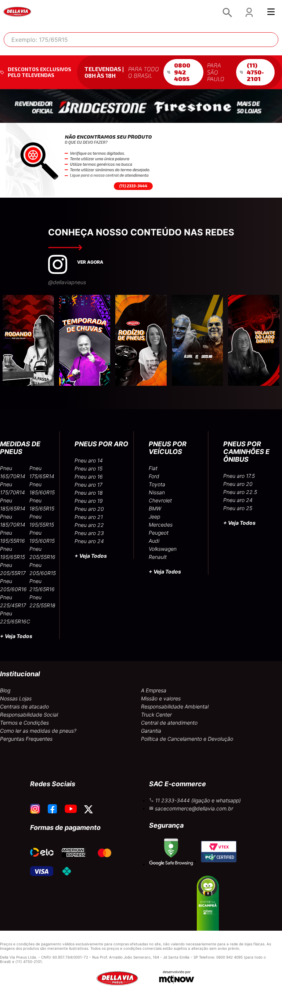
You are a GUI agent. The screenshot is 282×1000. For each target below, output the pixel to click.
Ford (154, 476)
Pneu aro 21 (89, 517)
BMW (155, 508)
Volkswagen (163, 549)
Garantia (151, 731)
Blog (5, 690)
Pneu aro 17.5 (239, 476)
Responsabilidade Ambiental (175, 706)
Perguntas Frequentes (26, 739)
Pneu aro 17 (88, 484)
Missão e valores (161, 698)
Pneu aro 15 (88, 468)
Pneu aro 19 (89, 501)
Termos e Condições (24, 722)
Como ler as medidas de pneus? (38, 731)
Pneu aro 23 (89, 533)
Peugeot (159, 533)
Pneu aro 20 (89, 509)
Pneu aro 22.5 (240, 492)
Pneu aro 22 (89, 525)
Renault (158, 557)
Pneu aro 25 (237, 508)
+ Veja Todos (16, 636)
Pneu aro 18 (89, 493)
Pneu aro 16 (89, 476)
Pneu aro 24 (89, 541)
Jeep (154, 516)
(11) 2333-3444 (133, 185)
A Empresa (153, 690)
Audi (154, 541)
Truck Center (156, 714)
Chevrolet (160, 500)
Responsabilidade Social (29, 714)
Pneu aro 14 (89, 460)
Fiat (153, 468)
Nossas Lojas (16, 698)
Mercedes (161, 524)
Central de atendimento (169, 722)
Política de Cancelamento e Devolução (187, 739)
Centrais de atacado (24, 706)
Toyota (157, 484)
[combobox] (141, 40)
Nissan (157, 492)
